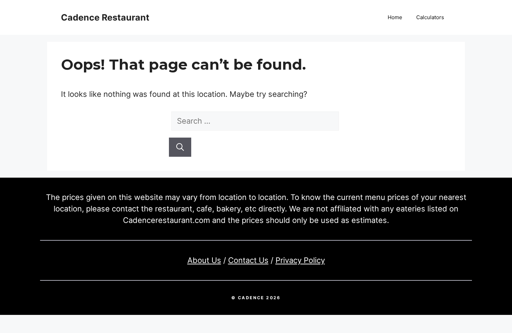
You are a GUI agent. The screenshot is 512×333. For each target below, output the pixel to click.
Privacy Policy (300, 260)
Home (395, 17)
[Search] (180, 147)
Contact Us (248, 260)
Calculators (430, 17)
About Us (204, 260)
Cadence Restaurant (105, 17)
